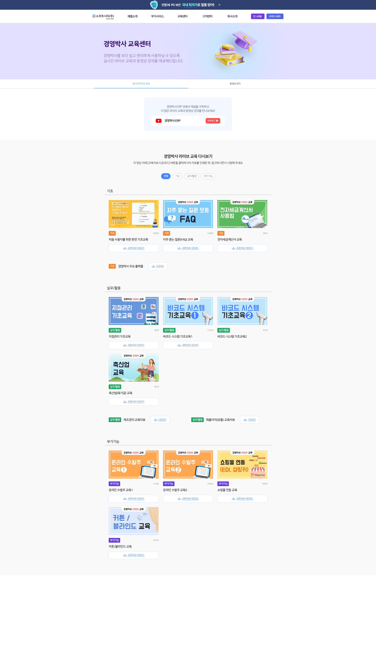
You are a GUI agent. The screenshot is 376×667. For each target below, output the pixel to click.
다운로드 (160, 266)
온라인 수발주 (275, 16)
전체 (166, 176)
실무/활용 (192, 176)
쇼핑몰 (259, 16)
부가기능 (208, 176)
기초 (177, 176)
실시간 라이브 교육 (141, 83)
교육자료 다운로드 (135, 248)
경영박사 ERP (189, 120)
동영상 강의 (235, 83)
